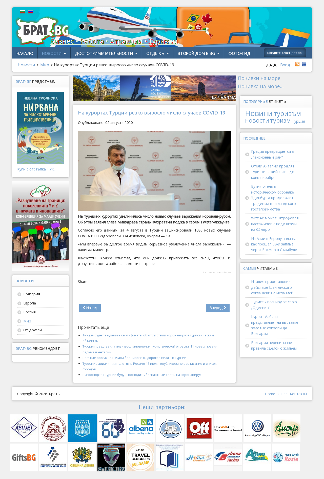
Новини (259, 113)
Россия (29, 312)
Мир (27, 321)
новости (257, 120)
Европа (29, 303)
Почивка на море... (261, 86)
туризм (280, 120)
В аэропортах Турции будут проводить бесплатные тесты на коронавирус (142, 374)
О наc (282, 393)
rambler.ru (224, 272)
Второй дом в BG (196, 53)
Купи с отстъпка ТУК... (36, 169)
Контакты (298, 393)
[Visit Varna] (154, 87)
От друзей (32, 330)
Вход (285, 65)
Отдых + (155, 53)
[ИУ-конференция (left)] (40, 225)
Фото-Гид (239, 53)
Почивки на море (259, 78)
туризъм (287, 113)
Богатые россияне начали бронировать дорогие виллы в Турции (134, 357)
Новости (52, 53)
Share (82, 281)
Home (270, 393)
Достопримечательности (104, 53)
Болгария (31, 294)
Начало (24, 53)
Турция (298, 121)
